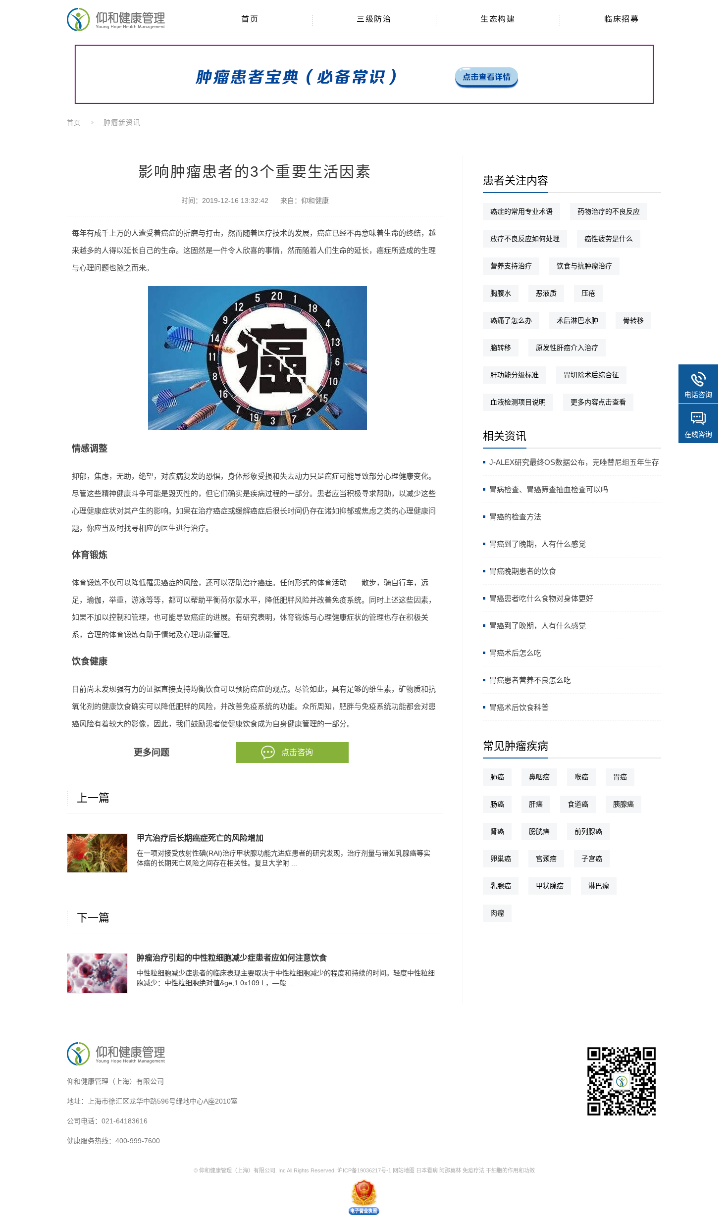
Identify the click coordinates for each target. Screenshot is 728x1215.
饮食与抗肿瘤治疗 (584, 266)
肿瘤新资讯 (122, 122)
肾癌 (497, 831)
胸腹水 (500, 293)
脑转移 (500, 348)
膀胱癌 (539, 831)
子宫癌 (591, 858)
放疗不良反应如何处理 (525, 239)
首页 (74, 122)
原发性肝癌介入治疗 (567, 348)
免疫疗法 (473, 1170)
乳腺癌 (500, 886)
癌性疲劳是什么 (608, 239)
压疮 (588, 293)
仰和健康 (315, 200)
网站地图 (404, 1170)
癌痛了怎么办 (511, 320)
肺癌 (497, 777)
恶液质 (546, 293)
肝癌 (536, 804)
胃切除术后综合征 (591, 375)
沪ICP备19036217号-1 (364, 1170)
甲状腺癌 (550, 886)
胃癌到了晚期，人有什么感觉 (537, 544)
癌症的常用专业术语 (521, 211)
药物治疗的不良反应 (608, 211)
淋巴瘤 (598, 886)
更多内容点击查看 (598, 402)
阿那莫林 (450, 1170)
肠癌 (497, 804)
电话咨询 (698, 395)
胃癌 (620, 777)
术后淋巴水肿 (577, 320)
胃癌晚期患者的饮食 (522, 571)
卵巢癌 (500, 858)
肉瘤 (497, 913)
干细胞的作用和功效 (510, 1170)
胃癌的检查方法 (515, 516)
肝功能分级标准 (514, 375)
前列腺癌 (588, 831)
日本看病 (427, 1170)
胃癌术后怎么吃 (515, 653)
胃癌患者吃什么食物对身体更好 (541, 598)
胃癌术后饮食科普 (519, 707)
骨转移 (633, 320)
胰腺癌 (623, 804)
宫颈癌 (546, 858)
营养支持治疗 (511, 266)
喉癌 (581, 777)
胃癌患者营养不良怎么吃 (530, 680)
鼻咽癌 (539, 777)
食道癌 (578, 804)
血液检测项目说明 (518, 402)
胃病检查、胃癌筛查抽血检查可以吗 (548, 489)
